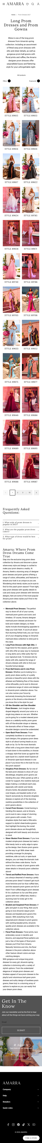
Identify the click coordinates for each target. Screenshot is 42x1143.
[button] (4, 4)
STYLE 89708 (30, 315)
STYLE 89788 (30, 282)
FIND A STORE (31, 1138)
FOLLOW (21, 1056)
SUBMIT (21, 1030)
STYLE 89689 (11, 448)
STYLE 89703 (11, 315)
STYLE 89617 (11, 182)
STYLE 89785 (30, 215)
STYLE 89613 (30, 115)
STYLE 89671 (30, 248)
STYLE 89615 (11, 115)
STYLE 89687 (30, 481)
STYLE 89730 (11, 282)
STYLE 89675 (11, 382)
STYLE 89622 (31, 182)
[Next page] (36, 492)
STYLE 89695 (31, 448)
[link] (38, 4)
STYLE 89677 (30, 382)
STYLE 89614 (11, 149)
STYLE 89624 (11, 215)
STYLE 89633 (11, 348)
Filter (5, 81)
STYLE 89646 (11, 415)
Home (13, 15)
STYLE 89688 (11, 481)
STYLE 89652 (31, 348)
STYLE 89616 (30, 149)
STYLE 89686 (31, 415)
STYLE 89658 (11, 248)
